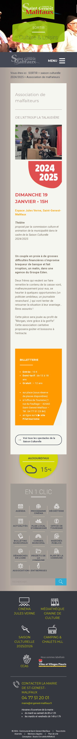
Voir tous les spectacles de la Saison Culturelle (39, 440)
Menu (52, 61)
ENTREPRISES (39, 570)
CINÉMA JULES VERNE (24, 611)
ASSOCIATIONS (21, 570)
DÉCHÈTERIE (56, 511)
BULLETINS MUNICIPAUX (20, 541)
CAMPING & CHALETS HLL (52, 640)
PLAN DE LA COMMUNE (56, 556)
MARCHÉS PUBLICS (56, 541)
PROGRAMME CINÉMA (38, 512)
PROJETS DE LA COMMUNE (38, 557)
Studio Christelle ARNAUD (44, 737)
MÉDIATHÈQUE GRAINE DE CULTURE (52, 613)
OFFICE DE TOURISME (56, 527)
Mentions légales (35, 734)
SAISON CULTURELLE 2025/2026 (24, 642)
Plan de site (53, 734)
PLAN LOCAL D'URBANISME (39, 527)
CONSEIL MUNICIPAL (38, 541)
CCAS (24, 666)
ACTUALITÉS (20, 526)
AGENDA (20, 511)
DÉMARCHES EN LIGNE (20, 556)
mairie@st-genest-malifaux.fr (37, 703)
